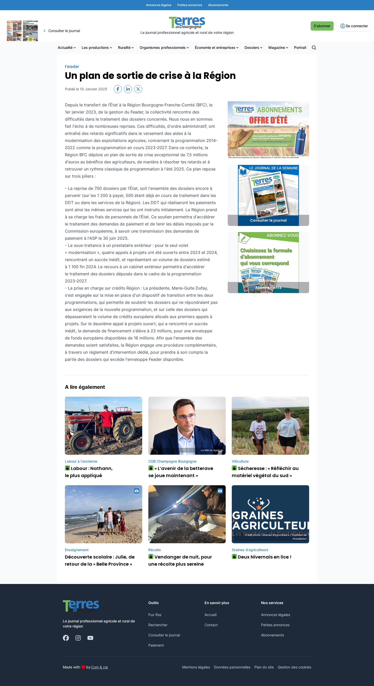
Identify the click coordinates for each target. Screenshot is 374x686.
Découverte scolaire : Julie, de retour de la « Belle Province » (100, 560)
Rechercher (157, 625)
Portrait (300, 47)
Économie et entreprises (215, 47)
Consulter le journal (164, 635)
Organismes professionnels (163, 47)
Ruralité (124, 47)
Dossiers (251, 47)
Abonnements (272, 635)
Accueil (211, 614)
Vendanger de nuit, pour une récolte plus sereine (180, 560)
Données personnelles (232, 667)
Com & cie (99, 667)
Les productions (95, 47)
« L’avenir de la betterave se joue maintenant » (180, 472)
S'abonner (322, 26)
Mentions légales (196, 667)
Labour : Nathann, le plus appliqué (89, 472)
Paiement (156, 645)
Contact (211, 625)
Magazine (276, 47)
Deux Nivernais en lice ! (263, 557)
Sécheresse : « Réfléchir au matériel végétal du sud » (265, 472)
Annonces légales (275, 614)
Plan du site (264, 667)
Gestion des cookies (294, 667)
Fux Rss (154, 614)
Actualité (65, 47)
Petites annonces (275, 625)
